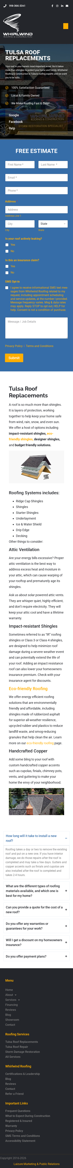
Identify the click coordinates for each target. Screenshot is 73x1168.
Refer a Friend (14, 1094)
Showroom (12, 1019)
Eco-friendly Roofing (28, 688)
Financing (11, 1005)
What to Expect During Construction (27, 1116)
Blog (8, 1014)
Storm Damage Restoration (22, 1052)
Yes (13, 244)
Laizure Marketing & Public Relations (37, 1164)
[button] (65, 26)
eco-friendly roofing (40, 743)
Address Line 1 (13, 215)
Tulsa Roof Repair (16, 1047)
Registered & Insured (18, 1121)
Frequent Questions (17, 1111)
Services (10, 1000)
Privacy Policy (14, 346)
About (9, 995)
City (7, 230)
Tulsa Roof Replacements (21, 1042)
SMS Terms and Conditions (22, 1136)
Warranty (11, 1126)
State (41, 230)
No (12, 251)
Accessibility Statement (20, 1141)
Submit (14, 358)
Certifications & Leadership (22, 1074)
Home (9, 990)
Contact (10, 1024)
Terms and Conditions (39, 346)
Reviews (10, 1009)
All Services (12, 1056)
